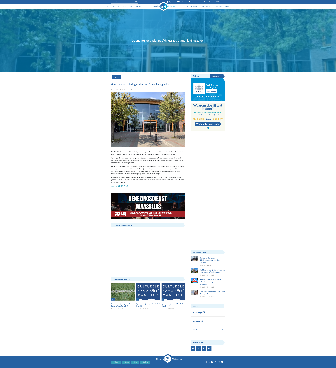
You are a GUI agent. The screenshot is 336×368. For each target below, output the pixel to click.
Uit (187, 6)
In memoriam (218, 6)
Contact (127, 362)
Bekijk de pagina (211, 91)
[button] (197, 97)
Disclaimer (146, 362)
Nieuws (113, 6)
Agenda (171, 2)
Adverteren (209, 2)
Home (106, 6)
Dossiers (221, 2)
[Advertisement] (148, 251)
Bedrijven (227, 6)
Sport (130, 6)
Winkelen (194, 6)
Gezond (208, 6)
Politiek (124, 6)
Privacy (136, 362)
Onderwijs (138, 6)
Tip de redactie (195, 2)
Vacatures (182, 2)
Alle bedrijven (215, 76)
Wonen (201, 6)
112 (118, 6)
